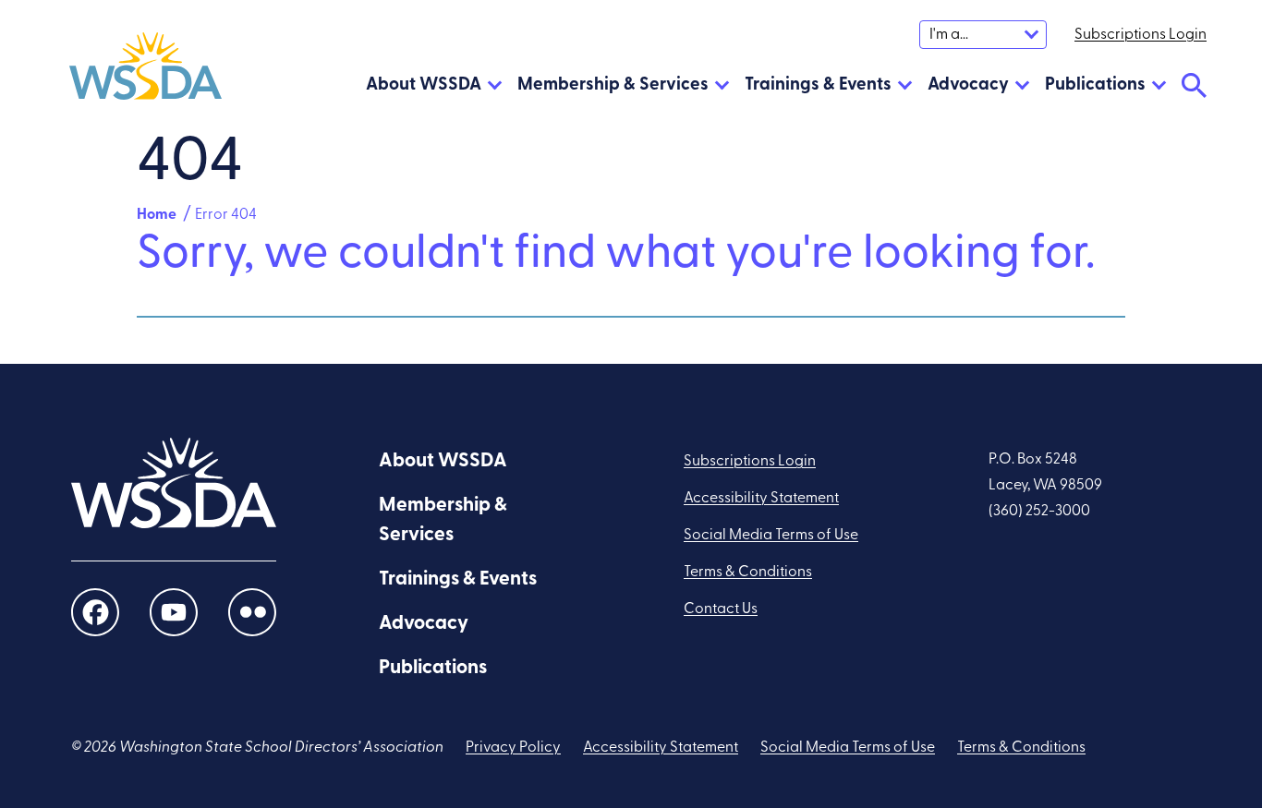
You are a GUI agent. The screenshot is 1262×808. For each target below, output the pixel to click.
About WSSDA (423, 85)
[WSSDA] (145, 70)
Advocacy (968, 85)
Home (156, 215)
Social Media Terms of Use (771, 535)
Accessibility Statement (761, 498)
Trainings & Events (818, 85)
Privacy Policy (513, 748)
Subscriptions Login (750, 461)
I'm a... (948, 35)
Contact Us (721, 609)
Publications (1095, 85)
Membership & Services (613, 85)
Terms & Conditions (748, 572)
